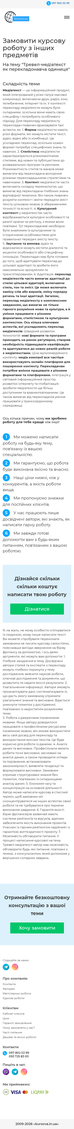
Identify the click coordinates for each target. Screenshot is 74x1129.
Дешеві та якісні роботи (19, 1037)
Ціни (6, 1018)
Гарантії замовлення (17, 1023)
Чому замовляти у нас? (19, 1027)
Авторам (9, 988)
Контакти (9, 984)
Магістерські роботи (17, 993)
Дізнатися (37, 609)
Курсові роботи (13, 998)
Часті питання (12, 1032)
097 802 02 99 (61, 3)
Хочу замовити (37, 928)
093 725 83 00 (19, 1056)
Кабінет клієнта (13, 1013)
